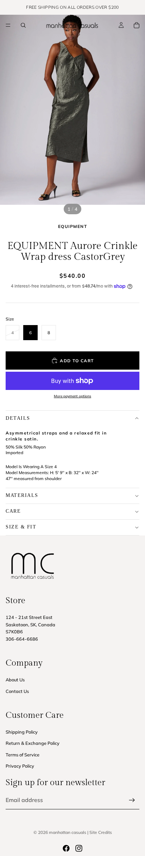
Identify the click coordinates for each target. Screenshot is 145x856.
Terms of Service (22, 754)
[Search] (23, 25)
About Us (15, 679)
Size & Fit (21, 527)
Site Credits (100, 832)
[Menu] (8, 25)
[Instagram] (79, 848)
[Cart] (136, 25)
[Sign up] (132, 800)
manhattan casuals (67, 832)
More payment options (72, 396)
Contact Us (17, 691)
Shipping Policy (22, 732)
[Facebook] (66, 848)
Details (18, 418)
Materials (22, 495)
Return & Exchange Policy (32, 743)
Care (13, 511)
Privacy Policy (20, 766)
